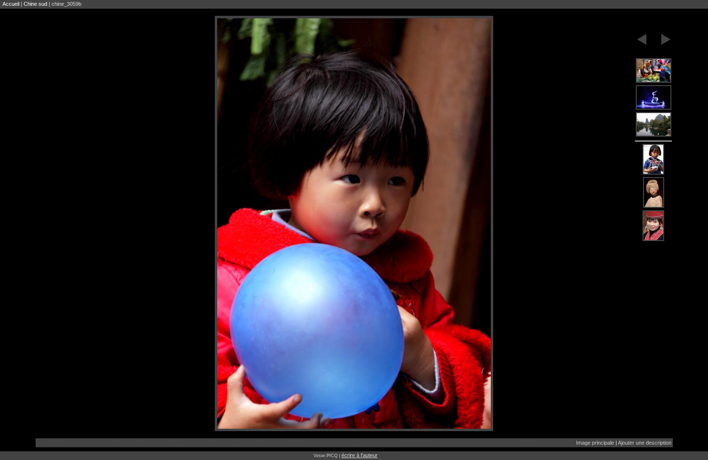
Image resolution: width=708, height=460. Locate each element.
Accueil (10, 4)
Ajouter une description (644, 443)
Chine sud (35, 4)
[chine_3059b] (653, 71)
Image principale (595, 443)
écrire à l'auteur (359, 455)
